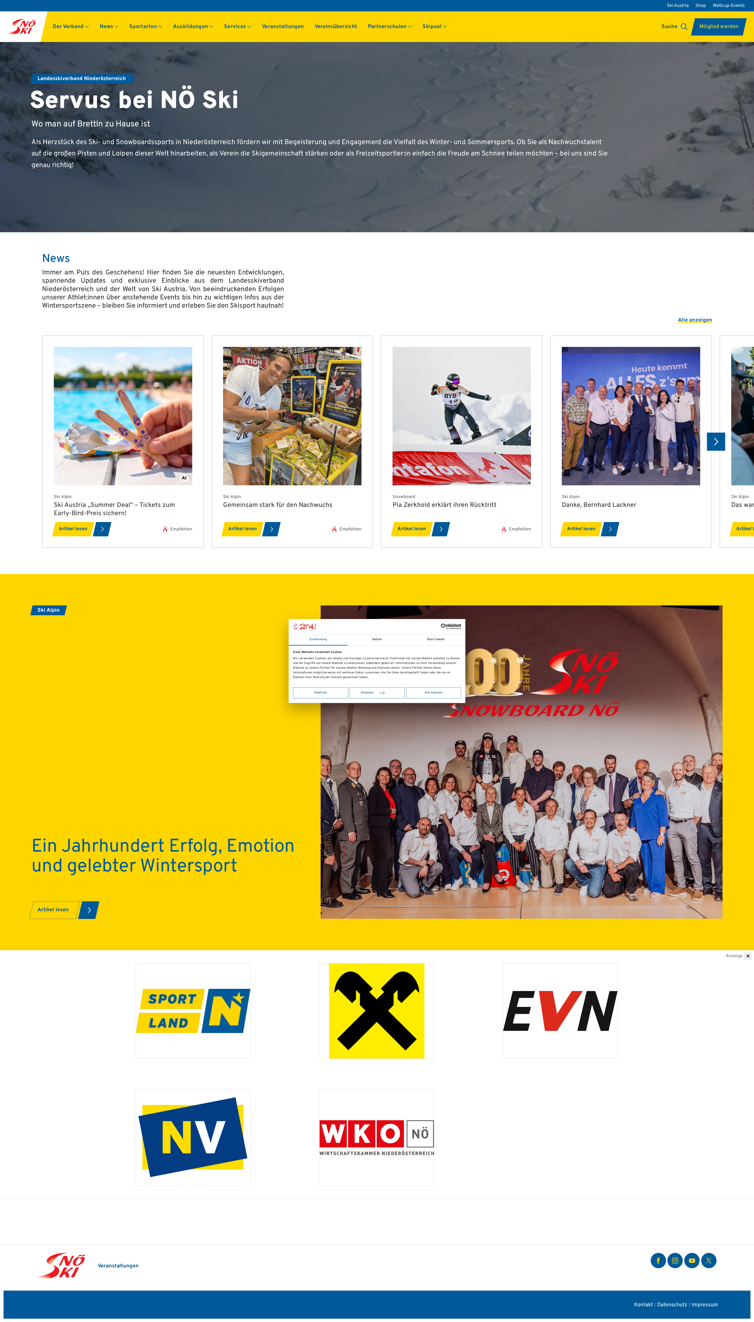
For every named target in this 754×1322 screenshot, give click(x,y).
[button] (70, 26)
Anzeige (734, 956)
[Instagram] (675, 1260)
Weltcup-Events (729, 6)
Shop (700, 6)
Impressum (705, 1305)
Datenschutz (672, 1305)
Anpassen (367, 693)
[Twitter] (708, 1260)
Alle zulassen (433, 693)
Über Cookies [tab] (436, 639)
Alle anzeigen (695, 320)
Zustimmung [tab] (318, 639)
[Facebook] (658, 1260)
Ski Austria (678, 6)
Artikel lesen (73, 529)
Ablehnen (320, 693)
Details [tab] (377, 639)
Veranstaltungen (118, 1266)
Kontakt (643, 1305)
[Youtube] (692, 1260)
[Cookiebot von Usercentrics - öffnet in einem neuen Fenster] (444, 627)
